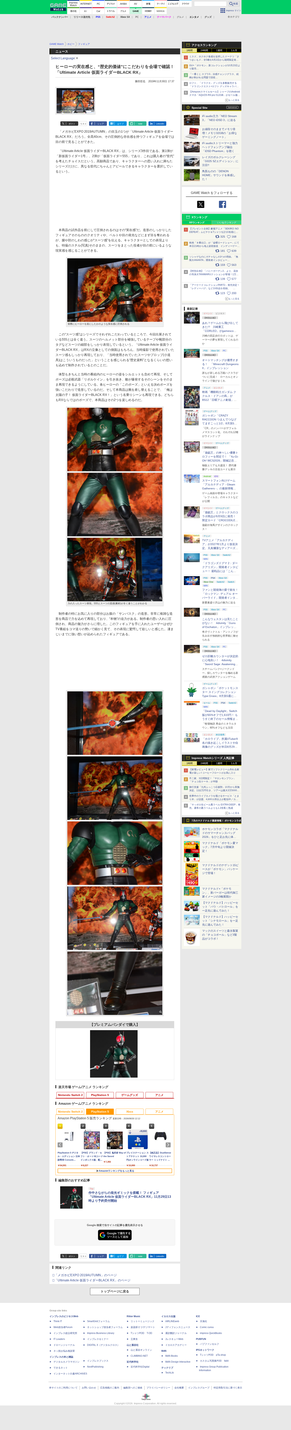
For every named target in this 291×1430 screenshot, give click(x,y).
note (140, 124)
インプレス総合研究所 (65, 1333)
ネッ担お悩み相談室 (64, 1351)
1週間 (219, 50)
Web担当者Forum (62, 1327)
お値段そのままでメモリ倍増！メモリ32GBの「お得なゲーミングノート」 (219, 133)
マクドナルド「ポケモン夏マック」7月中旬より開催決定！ (220, 846)
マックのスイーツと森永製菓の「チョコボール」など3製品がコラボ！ (220, 934)
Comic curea (207, 1327)
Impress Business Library (100, 1333)
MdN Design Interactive (177, 1361)
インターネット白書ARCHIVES (70, 1373)
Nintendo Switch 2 (70, 1095)
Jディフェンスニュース (177, 1327)
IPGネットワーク (205, 1350)
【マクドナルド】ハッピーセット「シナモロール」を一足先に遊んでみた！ (220, 920)
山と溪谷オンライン (141, 1350)
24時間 (204, 50)
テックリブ (167, 1367)
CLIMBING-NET (139, 1355)
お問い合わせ (89, 1387)
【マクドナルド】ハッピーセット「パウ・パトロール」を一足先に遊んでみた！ (220, 906)
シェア (100, 124)
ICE (198, 1316)
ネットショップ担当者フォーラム (105, 1327)
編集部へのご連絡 (132, 1387)
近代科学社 (133, 1361)
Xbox (129, 1111)
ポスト (72, 124)
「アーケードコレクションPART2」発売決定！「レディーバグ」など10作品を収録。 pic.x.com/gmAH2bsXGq (214, 288)
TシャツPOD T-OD (141, 1333)
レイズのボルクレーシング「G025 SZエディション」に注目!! (220, 161)
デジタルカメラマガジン (66, 1361)
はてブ (120, 124)
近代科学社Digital (140, 1366)
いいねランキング (226, 222)
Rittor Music (133, 1316)
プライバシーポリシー (158, 1387)
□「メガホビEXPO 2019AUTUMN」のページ (84, 1275)
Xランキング (199, 217)
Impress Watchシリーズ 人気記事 (213, 758)
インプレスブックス (97, 1360)
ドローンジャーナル (64, 1345)
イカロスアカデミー (176, 1345)
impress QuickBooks (211, 1333)
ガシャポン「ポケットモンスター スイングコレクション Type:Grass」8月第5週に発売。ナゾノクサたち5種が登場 (220, 695)
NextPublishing (95, 1366)
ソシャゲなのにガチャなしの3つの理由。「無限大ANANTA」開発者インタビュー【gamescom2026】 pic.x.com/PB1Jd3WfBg (213, 260)
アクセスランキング (204, 45)
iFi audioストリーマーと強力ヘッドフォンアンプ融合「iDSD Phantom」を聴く (220, 147)
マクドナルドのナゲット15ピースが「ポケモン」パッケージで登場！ (220, 869)
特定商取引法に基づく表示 (228, 1387)
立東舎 (134, 1339)
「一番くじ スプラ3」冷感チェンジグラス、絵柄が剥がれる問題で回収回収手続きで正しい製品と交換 (214, 77)
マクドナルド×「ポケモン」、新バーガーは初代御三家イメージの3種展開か (220, 892)
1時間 (189, 50)
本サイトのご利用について (63, 1387)
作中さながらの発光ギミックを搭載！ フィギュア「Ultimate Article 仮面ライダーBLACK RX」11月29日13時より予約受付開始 (129, 1196)
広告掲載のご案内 (109, 1387)
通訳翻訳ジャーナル (176, 1333)
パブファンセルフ (209, 1344)
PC (137, 17)
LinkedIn (160, 124)
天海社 (203, 1321)
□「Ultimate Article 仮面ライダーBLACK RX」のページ (91, 1280)
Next (169, 1145)
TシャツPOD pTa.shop (213, 1355)
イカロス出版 (168, 1316)
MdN (163, 1351)
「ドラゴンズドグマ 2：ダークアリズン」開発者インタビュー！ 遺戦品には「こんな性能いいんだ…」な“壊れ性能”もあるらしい (220, 571)
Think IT (57, 1321)
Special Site (199, 107)
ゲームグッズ (129, 1095)
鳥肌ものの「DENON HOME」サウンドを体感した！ (218, 175)
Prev (61, 1145)
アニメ (159, 1095)
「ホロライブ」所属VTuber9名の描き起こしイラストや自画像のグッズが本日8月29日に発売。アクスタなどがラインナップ (220, 746)
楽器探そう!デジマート (143, 1327)
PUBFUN (201, 1339)
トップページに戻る (115, 1291)
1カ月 (234, 50)
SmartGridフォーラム (98, 1321)
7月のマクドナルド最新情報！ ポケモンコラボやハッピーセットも (216, 821)
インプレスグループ (198, 1387)
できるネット (60, 1367)
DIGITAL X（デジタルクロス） (103, 1345)
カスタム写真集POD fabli (214, 1360)
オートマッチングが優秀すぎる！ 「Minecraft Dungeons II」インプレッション (220, 364)
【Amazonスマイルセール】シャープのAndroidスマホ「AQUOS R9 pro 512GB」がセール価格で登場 (214, 95)
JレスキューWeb (174, 1339)
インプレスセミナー (97, 1339)
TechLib (169, 1372)
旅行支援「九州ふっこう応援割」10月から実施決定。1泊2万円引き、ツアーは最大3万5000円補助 (214, 790)
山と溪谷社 (133, 1345)
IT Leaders (59, 1339)
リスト (83, 124)
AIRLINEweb (172, 1321)
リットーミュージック (142, 1321)
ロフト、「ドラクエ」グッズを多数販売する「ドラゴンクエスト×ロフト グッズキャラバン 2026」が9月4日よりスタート (214, 86)
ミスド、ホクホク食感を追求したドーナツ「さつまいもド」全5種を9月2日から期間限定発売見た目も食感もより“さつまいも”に (214, 60)
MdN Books (171, 1355)
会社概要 (179, 1387)
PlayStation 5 (100, 1095)
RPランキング (196, 222)
